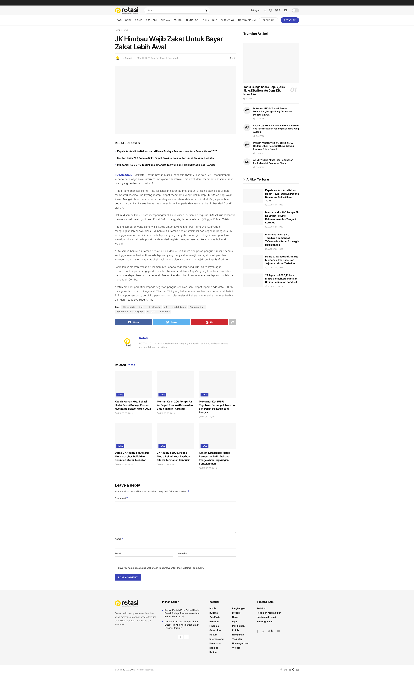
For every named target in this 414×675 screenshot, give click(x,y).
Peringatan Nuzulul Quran (130, 311)
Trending (269, 20)
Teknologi (192, 20)
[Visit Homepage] (126, 10)
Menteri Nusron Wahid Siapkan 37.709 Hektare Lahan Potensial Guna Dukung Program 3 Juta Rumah (273, 145)
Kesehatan (215, 643)
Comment (121, 498)
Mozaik (236, 612)
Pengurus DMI (197, 307)
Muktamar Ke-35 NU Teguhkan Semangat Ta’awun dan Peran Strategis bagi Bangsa (166, 164)
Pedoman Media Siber (269, 612)
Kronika (213, 647)
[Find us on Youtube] (285, 10)
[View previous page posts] (180, 637)
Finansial (214, 625)
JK (165, 307)
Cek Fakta (214, 617)
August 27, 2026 (166, 464)
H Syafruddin (154, 307)
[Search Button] (206, 10)
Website (182, 553)
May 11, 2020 (143, 58)
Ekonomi (151, 20)
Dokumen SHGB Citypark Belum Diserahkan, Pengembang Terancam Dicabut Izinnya (272, 111)
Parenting (227, 20)
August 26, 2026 (209, 468)
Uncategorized (240, 643)
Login (256, 10)
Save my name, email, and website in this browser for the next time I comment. (161, 567)
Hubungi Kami (264, 621)
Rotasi (128, 58)
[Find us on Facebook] (265, 10)
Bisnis (138, 20)
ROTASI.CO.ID (123, 174)
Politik (178, 20)
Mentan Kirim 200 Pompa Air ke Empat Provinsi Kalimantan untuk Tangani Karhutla (165, 158)
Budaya (165, 20)
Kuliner (213, 652)
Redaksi (261, 608)
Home (117, 30)
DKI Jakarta (129, 307)
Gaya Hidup (210, 20)
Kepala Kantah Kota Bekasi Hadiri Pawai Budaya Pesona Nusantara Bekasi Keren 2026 (167, 151)
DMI (141, 307)
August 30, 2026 (125, 413)
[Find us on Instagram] (270, 10)
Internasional (247, 20)
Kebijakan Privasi (266, 617)
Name (119, 538)
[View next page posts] (186, 637)
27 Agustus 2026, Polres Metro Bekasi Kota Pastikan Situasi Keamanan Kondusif (173, 456)
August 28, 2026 (167, 413)
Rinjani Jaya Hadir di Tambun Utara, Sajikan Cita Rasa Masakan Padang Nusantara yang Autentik (276, 128)
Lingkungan (238, 608)
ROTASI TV (290, 20)
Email (119, 553)
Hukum (213, 634)
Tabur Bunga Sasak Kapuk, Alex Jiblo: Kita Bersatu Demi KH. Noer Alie (264, 90)
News (118, 20)
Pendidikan (238, 625)
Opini (128, 20)
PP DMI (151, 311)
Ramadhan (164, 311)
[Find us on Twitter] (278, 10)
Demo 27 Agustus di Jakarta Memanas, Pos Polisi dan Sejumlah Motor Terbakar (132, 456)
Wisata (236, 647)
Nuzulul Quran (178, 307)
